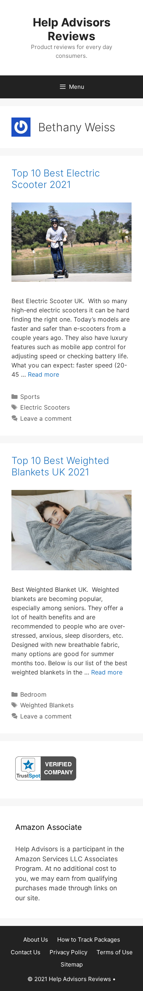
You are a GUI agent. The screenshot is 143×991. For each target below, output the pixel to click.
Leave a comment (46, 418)
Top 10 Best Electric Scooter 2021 (55, 178)
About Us (35, 939)
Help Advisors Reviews (72, 29)
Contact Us (25, 952)
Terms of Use (114, 952)
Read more (43, 374)
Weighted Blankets (47, 705)
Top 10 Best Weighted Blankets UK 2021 (60, 466)
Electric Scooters (45, 407)
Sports (30, 396)
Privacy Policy (68, 952)
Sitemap (72, 964)
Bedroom (33, 694)
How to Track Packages (88, 939)
